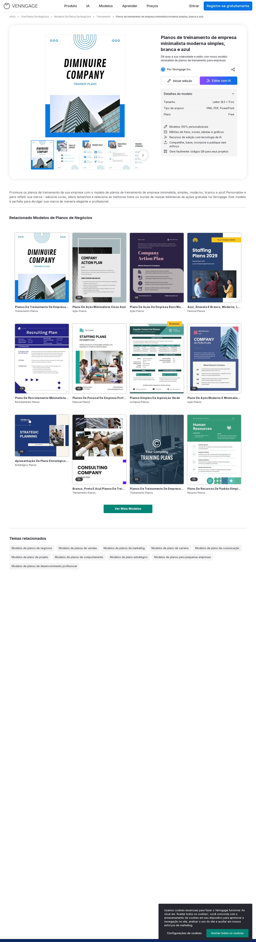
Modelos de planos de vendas (78, 548)
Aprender (129, 6)
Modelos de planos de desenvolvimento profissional (44, 566)
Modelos (106, 6)
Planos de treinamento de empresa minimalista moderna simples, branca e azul (42, 306)
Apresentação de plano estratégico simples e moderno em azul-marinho (42, 460)
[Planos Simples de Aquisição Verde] (157, 358)
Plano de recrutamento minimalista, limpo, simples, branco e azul (42, 397)
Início (13, 16)
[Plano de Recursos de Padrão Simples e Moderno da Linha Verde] (214, 449)
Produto (70, 6)
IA (88, 6)
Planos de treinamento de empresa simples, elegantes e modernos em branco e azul (157, 488)
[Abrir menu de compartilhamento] (233, 69)
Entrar (194, 6)
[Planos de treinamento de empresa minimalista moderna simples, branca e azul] (42, 267)
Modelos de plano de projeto (30, 557)
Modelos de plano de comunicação (217, 548)
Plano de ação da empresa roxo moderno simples (157, 306)
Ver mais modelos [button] (128, 508)
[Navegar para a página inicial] (20, 6)
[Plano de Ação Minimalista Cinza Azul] (99, 267)
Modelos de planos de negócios (32, 548)
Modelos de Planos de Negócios (72, 16)
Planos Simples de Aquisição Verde (155, 397)
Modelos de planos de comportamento (79, 557)
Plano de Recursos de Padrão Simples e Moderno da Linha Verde (214, 488)
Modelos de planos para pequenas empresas (182, 557)
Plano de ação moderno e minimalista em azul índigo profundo (214, 397)
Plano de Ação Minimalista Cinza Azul (99, 306)
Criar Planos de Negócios (35, 16)
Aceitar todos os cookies (227, 933)
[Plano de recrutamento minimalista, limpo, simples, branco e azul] (42, 358)
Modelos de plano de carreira (170, 548)
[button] (179, 81)
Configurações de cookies (184, 933)
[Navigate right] (143, 155)
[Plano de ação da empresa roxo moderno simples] (157, 267)
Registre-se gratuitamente (228, 6)
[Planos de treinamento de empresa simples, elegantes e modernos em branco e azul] (157, 449)
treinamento (104, 16)
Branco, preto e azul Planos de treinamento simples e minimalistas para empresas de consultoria (99, 488)
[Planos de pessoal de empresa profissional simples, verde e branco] (99, 358)
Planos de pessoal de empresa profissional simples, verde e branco (99, 397)
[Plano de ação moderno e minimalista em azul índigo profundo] (214, 358)
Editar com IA (221, 81)
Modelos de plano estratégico (128, 557)
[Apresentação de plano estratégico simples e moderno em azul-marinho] (42, 435)
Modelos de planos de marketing (124, 548)
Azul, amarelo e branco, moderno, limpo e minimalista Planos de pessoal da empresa (214, 306)
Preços (152, 6)
